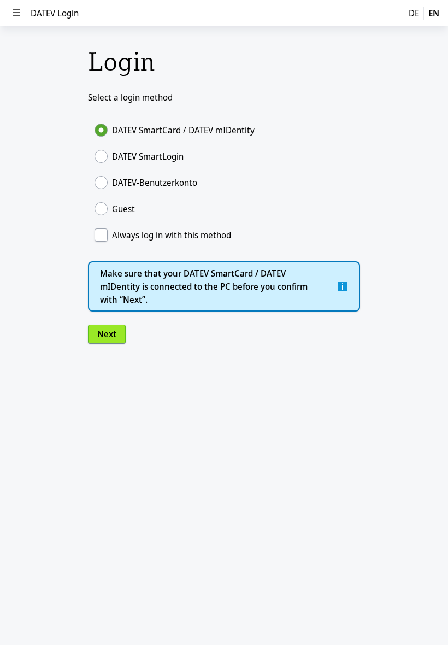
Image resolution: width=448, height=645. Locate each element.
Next (106, 334)
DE (414, 13)
